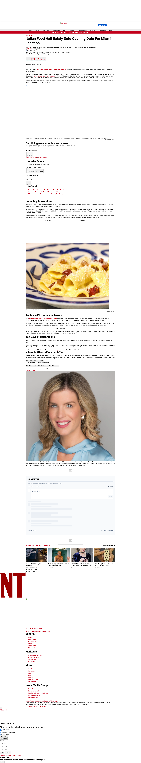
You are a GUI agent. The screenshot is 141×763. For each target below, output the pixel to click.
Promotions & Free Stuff (35, 655)
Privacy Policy (32, 661)
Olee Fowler (30, 49)
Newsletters (102, 30)
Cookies (36, 701)
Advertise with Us (33, 657)
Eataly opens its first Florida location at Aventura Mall (51, 69)
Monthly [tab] (35, 361)
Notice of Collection (31, 157)
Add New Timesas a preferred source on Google (35, 59)
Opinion (37, 30)
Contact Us (31, 671)
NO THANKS (39, 171)
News (30, 30)
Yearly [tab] (41, 361)
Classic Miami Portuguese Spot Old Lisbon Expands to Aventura (47, 190)
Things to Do (5, 729)
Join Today (4, 736)
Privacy (45, 157)
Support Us (102, 25)
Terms (40, 157)
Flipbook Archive (33, 679)
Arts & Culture (56, 30)
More (110, 30)
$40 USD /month (54, 366)
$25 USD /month (42, 366)
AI (46, 701)
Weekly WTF (93, 30)
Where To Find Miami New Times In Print (38, 631)
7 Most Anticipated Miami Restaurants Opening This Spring (45, 194)
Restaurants (29, 35)
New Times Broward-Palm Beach (38, 693)
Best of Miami (83, 30)
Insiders (3, 731)
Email (28, 150)
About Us (31, 669)
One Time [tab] (29, 361)
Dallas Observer (33, 689)
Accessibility (42, 701)
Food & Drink (46, 30)
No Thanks (4, 738)
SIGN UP (29, 155)
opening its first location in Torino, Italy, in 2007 (43, 318)
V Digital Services (33, 697)
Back (2, 753)
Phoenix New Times (34, 695)
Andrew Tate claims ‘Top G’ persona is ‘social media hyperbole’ (70, 32)
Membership (32, 681)
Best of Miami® (6, 734)
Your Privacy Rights (52, 701)
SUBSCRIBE (30, 171)
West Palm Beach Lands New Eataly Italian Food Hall (43, 192)
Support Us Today (31, 370)
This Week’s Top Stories (8, 732)
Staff (29, 675)
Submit (8, 753)
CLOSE (28, 184)
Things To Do (72, 30)
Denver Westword (33, 691)
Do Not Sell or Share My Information (36, 706)
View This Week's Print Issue (34, 628)
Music (64, 30)
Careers (30, 677)
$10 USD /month (31, 366)
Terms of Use (32, 659)
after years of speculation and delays (45, 76)
